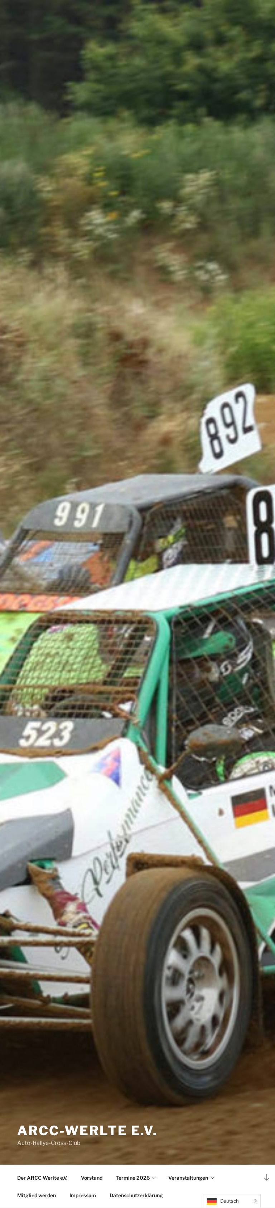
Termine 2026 (133, 1178)
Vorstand (91, 1178)
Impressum (82, 1195)
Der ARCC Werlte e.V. (42, 1178)
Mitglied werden (36, 1195)
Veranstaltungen (188, 1178)
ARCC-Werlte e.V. (87, 1130)
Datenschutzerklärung (136, 1195)
